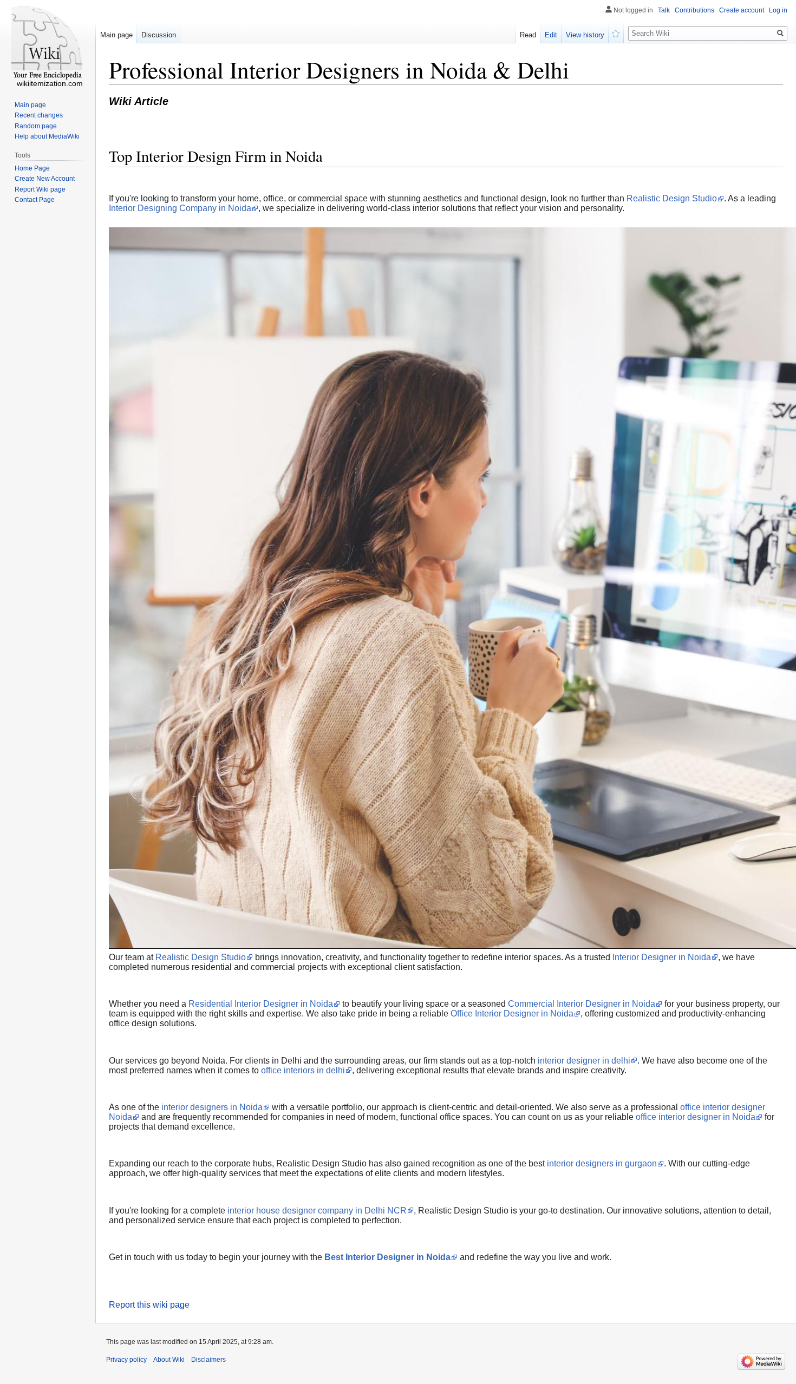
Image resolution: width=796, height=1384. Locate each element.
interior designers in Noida (212, 1107)
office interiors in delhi (303, 1070)
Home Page (32, 168)
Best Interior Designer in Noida (387, 1257)
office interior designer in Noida (695, 1116)
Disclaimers (208, 1359)
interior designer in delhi (584, 1060)
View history (585, 35)
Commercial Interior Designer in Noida (581, 1003)
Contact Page (35, 200)
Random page (36, 126)
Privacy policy (126, 1359)
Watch (616, 32)
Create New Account (45, 178)
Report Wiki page (40, 189)
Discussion (158, 35)
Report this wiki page (149, 1304)
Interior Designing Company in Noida (180, 208)
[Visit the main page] (47, 43)
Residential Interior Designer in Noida (260, 1003)
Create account (741, 10)
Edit (551, 35)
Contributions (694, 10)
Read (528, 35)
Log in (778, 10)
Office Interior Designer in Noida (512, 1013)
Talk (664, 10)
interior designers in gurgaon (602, 1163)
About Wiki (169, 1359)
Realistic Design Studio (672, 198)
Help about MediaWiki (47, 136)
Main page (116, 35)
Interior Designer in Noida (661, 957)
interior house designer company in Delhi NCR (317, 1210)
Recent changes (39, 115)
